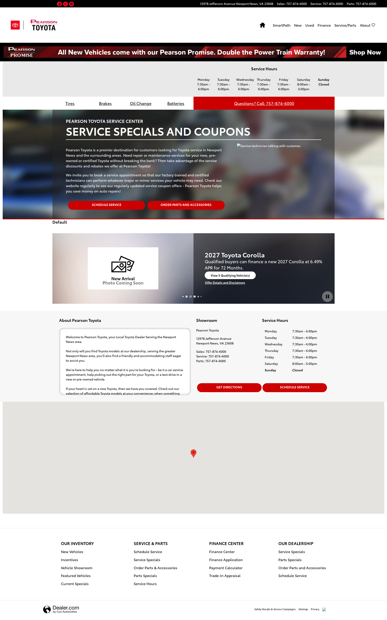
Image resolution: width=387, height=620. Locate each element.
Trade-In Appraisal (225, 575)
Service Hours (145, 583)
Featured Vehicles (76, 575)
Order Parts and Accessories (186, 204)
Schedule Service (106, 204)
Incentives (69, 559)
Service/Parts (345, 25)
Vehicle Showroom (76, 567)
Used (309, 25)
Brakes (105, 103)
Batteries (175, 103)
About (365, 25)
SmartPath (281, 25)
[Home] (17, 25)
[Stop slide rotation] (327, 296)
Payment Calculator (226, 567)
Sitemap (303, 609)
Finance (324, 25)
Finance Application (226, 559)
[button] (60, 4)
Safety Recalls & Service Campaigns (275, 609)
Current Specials (75, 583)
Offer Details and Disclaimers (225, 282)
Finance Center (222, 551)
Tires (70, 103)
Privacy (315, 609)
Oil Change (140, 103)
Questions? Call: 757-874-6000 (264, 103)
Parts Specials (145, 575)
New (298, 25)
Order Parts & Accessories (155, 567)
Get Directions (229, 387)
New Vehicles (72, 551)
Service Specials (147, 559)
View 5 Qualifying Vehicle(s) (230, 276)
